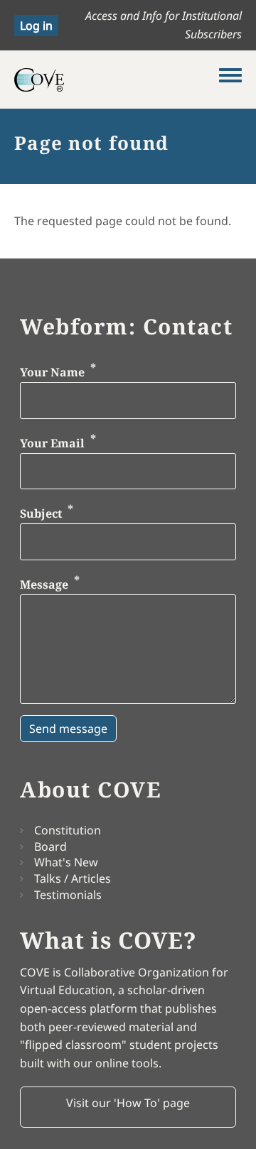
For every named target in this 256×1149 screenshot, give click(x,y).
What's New (66, 862)
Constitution (67, 830)
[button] (128, 1107)
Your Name (52, 373)
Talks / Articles (72, 878)
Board (50, 846)
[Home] (116, 79)
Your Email (52, 443)
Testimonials (68, 895)
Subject (41, 514)
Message (44, 584)
